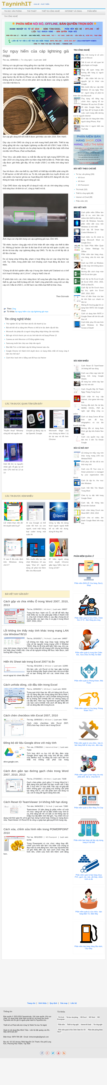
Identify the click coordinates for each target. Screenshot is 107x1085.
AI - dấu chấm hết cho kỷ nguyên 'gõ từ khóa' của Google (92, 81)
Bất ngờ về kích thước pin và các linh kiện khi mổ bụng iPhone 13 (31, 335)
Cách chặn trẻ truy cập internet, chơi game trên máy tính (92, 399)
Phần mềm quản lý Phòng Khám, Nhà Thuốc (88, 682)
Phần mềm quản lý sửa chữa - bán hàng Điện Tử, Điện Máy (88, 913)
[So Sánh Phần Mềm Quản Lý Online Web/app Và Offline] (77, 248)
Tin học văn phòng (13, 11)
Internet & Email (86, 1024)
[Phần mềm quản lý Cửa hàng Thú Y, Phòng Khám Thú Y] (88, 699)
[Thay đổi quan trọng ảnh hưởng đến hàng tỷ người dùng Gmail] (77, 72)
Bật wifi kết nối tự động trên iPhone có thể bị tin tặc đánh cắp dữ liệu (32, 328)
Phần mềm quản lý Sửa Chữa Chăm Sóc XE (72, 1030)
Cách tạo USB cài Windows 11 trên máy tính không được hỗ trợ (92, 266)
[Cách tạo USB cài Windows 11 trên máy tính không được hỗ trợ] (77, 265)
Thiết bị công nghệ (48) (84, 193)
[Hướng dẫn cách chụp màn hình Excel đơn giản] (77, 274)
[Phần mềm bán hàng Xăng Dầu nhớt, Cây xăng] (88, 933)
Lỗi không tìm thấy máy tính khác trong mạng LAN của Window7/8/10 (92, 456)
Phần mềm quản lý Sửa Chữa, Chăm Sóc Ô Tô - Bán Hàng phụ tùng (89, 619)
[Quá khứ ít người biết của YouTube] (77, 128)
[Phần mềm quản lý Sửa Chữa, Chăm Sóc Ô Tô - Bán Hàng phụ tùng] (88, 605)
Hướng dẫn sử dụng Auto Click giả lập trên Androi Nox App (92, 431)
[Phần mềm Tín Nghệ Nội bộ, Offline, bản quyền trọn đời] (53, 33)
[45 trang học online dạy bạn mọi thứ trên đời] (77, 384)
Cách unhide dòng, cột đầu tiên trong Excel (30, 684)
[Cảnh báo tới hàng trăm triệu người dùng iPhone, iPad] (77, 121)
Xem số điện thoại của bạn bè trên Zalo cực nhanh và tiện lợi (92, 299)
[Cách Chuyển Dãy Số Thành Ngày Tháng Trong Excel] (77, 391)
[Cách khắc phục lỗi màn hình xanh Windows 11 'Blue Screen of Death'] (77, 324)
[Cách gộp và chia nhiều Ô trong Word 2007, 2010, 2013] (14, 616)
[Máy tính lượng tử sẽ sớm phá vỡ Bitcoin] (77, 57)
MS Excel (48, 666)
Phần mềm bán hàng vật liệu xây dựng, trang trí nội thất (89, 841)
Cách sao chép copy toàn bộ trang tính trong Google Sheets (92, 376)
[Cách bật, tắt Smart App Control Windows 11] (77, 232)
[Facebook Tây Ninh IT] (42, 1053)
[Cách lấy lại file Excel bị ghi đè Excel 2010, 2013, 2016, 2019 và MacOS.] (77, 281)
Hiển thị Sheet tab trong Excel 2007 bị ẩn (29, 661)
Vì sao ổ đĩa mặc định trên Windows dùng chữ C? (13, 562)
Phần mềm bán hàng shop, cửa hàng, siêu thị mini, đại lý (92, 257)
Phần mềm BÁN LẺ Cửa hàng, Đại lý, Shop (88, 584)
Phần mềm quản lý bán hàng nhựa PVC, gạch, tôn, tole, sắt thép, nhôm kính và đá (89, 877)
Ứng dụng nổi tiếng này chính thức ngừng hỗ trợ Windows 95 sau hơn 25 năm (92, 101)
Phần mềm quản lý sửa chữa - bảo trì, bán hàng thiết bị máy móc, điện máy (88, 744)
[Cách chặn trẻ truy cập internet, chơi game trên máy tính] (77, 399)
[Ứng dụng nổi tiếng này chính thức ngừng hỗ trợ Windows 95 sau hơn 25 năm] (77, 101)
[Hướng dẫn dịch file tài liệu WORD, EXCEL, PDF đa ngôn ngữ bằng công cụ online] (77, 407)
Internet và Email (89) (84, 197)
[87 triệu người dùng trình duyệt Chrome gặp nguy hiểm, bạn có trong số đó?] (59, 547)
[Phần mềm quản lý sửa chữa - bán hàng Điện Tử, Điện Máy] (88, 899)
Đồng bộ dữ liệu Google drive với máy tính (30, 742)
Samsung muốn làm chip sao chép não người (23, 343)
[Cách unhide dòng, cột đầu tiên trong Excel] (14, 698)
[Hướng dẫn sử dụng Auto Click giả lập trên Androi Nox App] (77, 430)
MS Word (47, 609)
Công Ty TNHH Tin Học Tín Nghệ (35, 1025)
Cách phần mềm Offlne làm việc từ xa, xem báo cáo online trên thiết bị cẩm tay (92, 215)
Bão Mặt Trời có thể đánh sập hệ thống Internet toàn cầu (27, 347)
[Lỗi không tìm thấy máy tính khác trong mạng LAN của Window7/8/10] (14, 641)
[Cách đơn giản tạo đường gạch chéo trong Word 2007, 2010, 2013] (14, 785)
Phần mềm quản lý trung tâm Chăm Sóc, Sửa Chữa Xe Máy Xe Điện (88, 654)
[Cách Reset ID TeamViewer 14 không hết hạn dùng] (14, 809)
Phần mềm (92, 11)
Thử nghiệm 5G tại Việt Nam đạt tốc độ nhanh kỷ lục (26, 324)
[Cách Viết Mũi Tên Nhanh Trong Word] (77, 490)
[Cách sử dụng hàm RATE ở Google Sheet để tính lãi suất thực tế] (77, 316)
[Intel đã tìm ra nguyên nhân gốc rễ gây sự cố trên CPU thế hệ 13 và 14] (13, 452)
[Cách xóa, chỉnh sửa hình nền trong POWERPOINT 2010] (14, 843)
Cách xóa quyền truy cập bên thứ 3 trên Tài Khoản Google (92, 440)
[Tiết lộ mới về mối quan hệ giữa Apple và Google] (77, 64)
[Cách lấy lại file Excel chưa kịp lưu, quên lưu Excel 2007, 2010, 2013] (77, 290)
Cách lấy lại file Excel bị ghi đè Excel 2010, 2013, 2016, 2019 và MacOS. (92, 282)
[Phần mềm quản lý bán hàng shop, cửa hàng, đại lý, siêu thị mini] (89, 150)
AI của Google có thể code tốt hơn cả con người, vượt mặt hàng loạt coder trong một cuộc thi (36, 528)
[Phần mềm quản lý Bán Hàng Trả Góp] (88, 796)
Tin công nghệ (11, 16)
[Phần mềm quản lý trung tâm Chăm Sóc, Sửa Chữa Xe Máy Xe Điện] (88, 640)
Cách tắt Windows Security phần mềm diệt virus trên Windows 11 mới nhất (92, 224)
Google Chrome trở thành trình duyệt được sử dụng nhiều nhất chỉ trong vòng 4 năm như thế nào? (37, 352)
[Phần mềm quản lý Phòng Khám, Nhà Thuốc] (88, 671)
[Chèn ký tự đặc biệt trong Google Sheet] (77, 497)
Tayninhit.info (27, 1016)
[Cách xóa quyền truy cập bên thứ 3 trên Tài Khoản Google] (77, 439)
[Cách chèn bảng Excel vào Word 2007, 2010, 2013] (77, 512)
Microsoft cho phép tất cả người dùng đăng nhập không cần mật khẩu (32, 332)
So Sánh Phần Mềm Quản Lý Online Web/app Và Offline (92, 248)
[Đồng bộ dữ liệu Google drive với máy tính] (14, 752)
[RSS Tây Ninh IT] (64, 1053)
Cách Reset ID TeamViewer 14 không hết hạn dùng (35, 801)
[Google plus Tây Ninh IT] (47, 1053)
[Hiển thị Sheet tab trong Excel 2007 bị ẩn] (14, 669)
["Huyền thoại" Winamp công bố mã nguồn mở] (13, 419)
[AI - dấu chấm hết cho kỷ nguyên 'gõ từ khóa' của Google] (77, 80)
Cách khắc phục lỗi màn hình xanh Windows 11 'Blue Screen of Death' (92, 325)
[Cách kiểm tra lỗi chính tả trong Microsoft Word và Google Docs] (77, 239)
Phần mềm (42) (82, 201)
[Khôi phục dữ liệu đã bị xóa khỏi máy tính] (77, 464)
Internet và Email (73, 11)
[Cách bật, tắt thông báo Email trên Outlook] (77, 505)
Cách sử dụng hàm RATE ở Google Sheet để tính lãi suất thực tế (92, 316)
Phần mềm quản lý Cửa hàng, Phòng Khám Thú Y (89, 709)
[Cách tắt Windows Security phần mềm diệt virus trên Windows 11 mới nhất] (77, 223)
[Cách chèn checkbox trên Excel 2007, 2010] (14, 727)
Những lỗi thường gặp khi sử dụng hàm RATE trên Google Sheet (92, 308)
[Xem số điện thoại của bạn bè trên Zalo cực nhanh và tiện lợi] (77, 298)
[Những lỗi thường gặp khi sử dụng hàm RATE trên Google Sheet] (77, 307)
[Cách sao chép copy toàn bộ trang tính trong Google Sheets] (77, 375)
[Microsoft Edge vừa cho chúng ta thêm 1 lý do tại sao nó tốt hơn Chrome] (59, 419)
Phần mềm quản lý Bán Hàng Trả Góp (88, 808)
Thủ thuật (32, 11)
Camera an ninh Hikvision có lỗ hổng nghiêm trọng (25, 339)
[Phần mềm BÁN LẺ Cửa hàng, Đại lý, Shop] (88, 570)
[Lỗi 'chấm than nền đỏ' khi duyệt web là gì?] (13, 511)
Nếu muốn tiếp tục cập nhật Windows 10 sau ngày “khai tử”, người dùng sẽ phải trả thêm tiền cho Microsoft (36, 565)
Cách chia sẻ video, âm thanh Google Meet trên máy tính (92, 520)
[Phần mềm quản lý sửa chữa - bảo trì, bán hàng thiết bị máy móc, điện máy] (88, 730)
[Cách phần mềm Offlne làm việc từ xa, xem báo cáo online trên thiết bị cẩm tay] (77, 214)
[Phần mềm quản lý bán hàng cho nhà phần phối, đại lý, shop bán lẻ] (88, 763)
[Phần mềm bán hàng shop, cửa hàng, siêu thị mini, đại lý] (77, 256)
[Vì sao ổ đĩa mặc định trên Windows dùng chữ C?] (13, 547)
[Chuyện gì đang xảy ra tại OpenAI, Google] (36, 419)
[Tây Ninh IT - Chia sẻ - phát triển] (26, 4)
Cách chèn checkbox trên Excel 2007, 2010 (31, 715)
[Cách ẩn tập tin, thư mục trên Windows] (77, 482)
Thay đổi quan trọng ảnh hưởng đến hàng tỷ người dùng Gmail (92, 73)
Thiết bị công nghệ (51, 11)
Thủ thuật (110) (81, 189)
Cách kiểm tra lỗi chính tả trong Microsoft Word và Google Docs (92, 240)
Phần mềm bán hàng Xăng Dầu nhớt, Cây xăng (89, 947)
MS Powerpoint (51, 837)
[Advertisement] (36, 380)
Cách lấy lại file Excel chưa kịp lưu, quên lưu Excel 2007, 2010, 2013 (92, 290)
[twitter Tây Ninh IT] (53, 1053)
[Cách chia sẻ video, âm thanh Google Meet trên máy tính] (77, 520)
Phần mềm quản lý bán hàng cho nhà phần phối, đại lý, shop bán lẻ (89, 776)
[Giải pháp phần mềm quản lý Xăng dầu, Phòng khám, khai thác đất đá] (58, 1053)
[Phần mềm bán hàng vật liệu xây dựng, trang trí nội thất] (88, 827)
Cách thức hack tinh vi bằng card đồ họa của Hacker (26, 358)
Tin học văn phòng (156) (85, 174)
